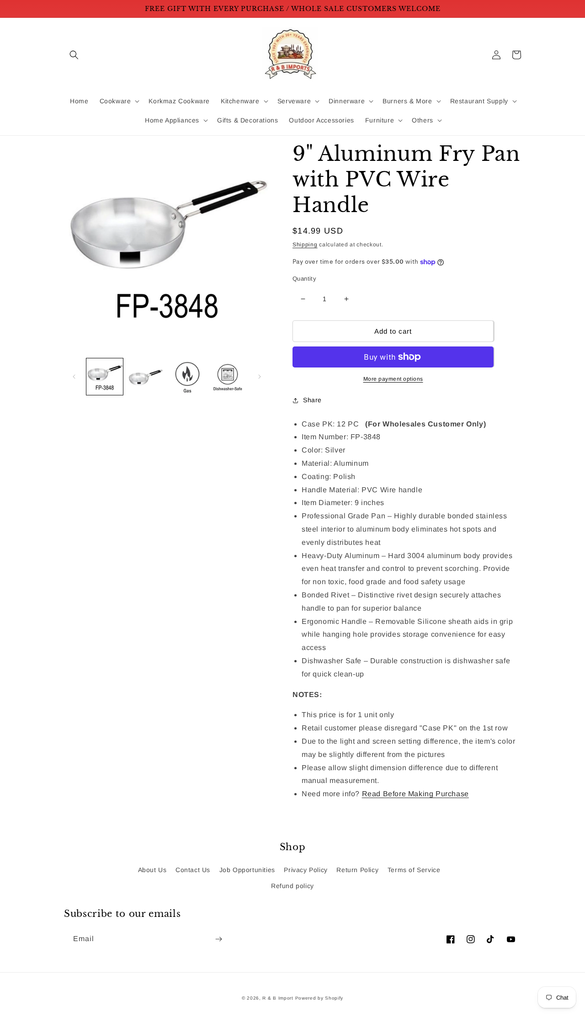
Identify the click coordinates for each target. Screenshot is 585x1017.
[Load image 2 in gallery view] (146, 376)
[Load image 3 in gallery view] (187, 376)
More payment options (393, 379)
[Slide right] (260, 377)
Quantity (304, 278)
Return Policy (357, 869)
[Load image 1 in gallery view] (104, 376)
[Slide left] (74, 377)
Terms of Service (414, 869)
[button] (74, 55)
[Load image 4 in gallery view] (228, 376)
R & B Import (278, 998)
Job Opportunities (247, 869)
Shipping (305, 244)
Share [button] (312, 400)
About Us (152, 869)
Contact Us (193, 869)
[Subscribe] (218, 939)
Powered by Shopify (319, 998)
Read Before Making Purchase (415, 794)
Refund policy (292, 885)
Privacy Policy (305, 869)
